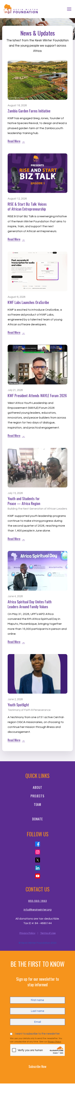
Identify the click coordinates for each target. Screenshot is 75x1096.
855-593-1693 (37, 900)
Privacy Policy (27, 933)
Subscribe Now (37, 1066)
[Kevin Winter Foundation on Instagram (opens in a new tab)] (37, 852)
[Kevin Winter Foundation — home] (21, 9)
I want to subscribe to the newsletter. (37, 1033)
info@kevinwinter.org (38, 909)
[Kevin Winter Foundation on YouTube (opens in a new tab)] (37, 875)
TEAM (37, 804)
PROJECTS (37, 796)
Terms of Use (48, 933)
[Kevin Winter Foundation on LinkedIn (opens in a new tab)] (37, 868)
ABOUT (37, 787)
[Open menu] (69, 9)
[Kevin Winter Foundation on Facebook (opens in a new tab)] (37, 844)
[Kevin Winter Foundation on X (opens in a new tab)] (37, 860)
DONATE (37, 819)
